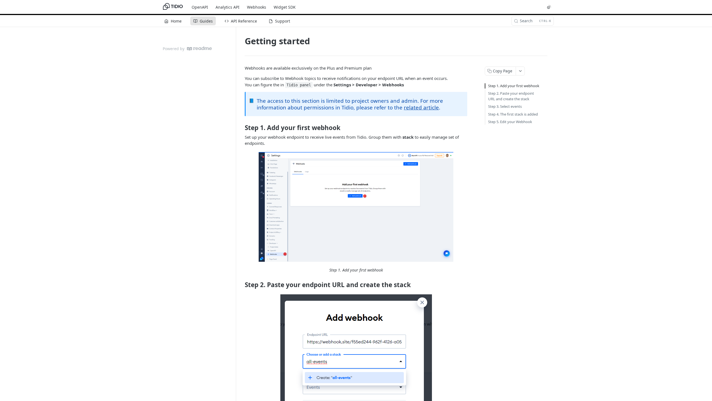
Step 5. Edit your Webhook (510, 121)
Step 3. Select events (505, 106)
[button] (356, 207)
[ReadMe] (199, 49)
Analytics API (227, 7)
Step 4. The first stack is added (513, 114)
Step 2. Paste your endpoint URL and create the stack (511, 96)
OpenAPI (200, 7)
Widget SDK (285, 7)
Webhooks (256, 7)
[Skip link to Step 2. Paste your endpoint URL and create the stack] (241, 284)
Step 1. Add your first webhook (513, 85)
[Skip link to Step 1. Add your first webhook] (241, 128)
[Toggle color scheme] (549, 7)
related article (421, 107)
